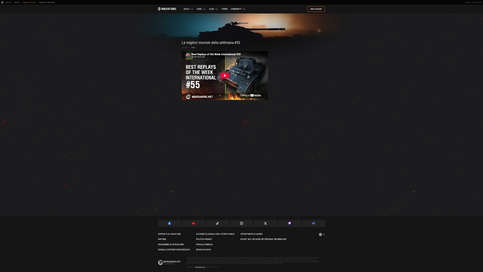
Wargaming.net (200, 267)
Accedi (467, 2)
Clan (211, 9)
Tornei (224, 9)
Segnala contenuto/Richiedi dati (174, 250)
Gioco (186, 9)
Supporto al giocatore (169, 234)
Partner (162, 239)
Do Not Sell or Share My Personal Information (263, 239)
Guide (199, 9)
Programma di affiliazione (171, 244)
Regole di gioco (203, 250)
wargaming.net (169, 262)
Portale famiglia (204, 244)
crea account (477, 2)
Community (236, 9)
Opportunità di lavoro (251, 234)
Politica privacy (204, 239)
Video (193, 47)
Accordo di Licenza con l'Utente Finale (215, 234)
